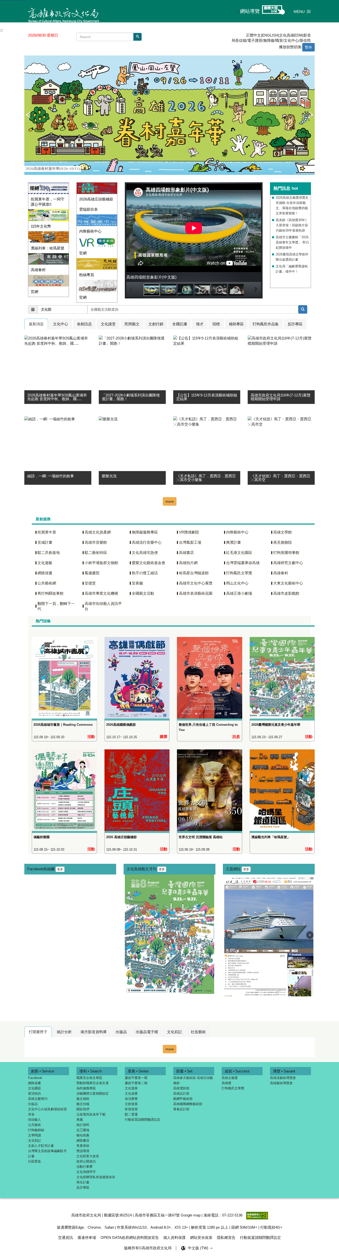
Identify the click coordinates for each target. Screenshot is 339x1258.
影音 (307, 35)
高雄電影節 (181, 1088)
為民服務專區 (86, 1088)
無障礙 (268, 40)
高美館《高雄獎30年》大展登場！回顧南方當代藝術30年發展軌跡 (292, 225)
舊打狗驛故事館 (50, 593)
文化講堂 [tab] (108, 324)
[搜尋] (137, 37)
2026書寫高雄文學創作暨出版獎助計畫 (292, 256)
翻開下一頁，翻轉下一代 (56, 606)
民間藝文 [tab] (132, 324)
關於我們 (82, 1109)
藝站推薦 (82, 1135)
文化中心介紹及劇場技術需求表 (47, 1111)
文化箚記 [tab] (174, 1032)
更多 (60, 869)
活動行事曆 (84, 1166)
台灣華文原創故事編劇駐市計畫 (47, 1153)
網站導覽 (250, 11)
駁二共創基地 (48, 552)
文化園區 (34, 1088)
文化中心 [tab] (60, 324)
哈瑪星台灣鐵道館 (194, 573)
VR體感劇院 (189, 532)
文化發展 (131, 1088)
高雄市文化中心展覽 (195, 583)
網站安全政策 (201, 1237)
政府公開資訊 (86, 1161)
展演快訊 (34, 1093)
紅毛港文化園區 (239, 552)
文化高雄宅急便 (145, 552)
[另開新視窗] (302, 309)
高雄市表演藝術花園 (195, 593)
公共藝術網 (46, 583)
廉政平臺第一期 (136, 1078)
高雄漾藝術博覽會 (283, 1078)
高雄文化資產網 (98, 532)
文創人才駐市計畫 (41, 1146)
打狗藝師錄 (36, 1130)
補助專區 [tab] (236, 324)
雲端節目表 (88, 209)
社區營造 (34, 1161)
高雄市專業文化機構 (101, 593)
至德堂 (90, 583)
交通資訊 (65, 1237)
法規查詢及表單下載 (90, 1114)
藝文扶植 (82, 1104)
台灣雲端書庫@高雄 (243, 563)
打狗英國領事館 (286, 552)
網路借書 (44, 573)
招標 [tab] (216, 324)
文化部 (46, 309)
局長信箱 (239, 40)
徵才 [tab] (199, 324)
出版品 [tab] (121, 1032)
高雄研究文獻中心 (288, 563)
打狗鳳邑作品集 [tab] (266, 324)
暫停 (308, 47)
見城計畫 (44, 542)
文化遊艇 (44, 563)
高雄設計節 (181, 1093)
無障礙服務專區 (145, 532)
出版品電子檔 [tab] (147, 1032)
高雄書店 (186, 552)
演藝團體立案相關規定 (92, 1093)
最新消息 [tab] (36, 324)
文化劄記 (34, 1140)
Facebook (35, 1078)
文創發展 (131, 1104)
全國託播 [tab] (179, 324)
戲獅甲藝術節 (183, 1099)
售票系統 (82, 1146)
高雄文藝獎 (230, 1078)
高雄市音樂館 (96, 542)
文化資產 (131, 1093)
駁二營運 (131, 1114)
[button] (302, 11)
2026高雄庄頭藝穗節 (96, 199)
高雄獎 (226, 1083)
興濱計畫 (233, 542)
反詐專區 (82, 1187)
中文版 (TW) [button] (198, 1248)
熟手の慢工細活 (145, 573)
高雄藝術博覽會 (281, 1083)
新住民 (305, 40)
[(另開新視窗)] (64, 673)
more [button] (170, 501)
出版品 (33, 1104)
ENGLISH (270, 35)
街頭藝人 (34, 1119)
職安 (279, 40)
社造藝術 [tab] (198, 1032)
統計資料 (82, 1125)
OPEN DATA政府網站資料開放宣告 (130, 1237)
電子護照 (254, 40)
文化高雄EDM (291, 35)
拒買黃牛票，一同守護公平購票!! (47, 201)
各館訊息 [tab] (84, 324)
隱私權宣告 (226, 1237)
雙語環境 (82, 1151)
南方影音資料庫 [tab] (94, 1032)
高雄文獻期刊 (37, 1099)
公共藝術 (34, 1125)
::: (238, 11)
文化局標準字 (86, 1172)
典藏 (79, 1119)
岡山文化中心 (237, 583)
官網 (34, 292)
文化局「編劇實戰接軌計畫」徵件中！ (292, 268)
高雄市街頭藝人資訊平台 (103, 606)
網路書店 (82, 1140)
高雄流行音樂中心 (147, 542)
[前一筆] (28, 115)
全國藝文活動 (143, 593)
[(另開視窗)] (48, 259)
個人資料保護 (174, 1237)
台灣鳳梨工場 (190, 542)
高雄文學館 (282, 532)
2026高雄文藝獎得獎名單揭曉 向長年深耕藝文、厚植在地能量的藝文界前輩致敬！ (292, 205)
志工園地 (82, 1130)
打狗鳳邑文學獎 (239, 573)
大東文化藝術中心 (288, 583)
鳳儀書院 (92, 573)
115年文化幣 (41, 226)
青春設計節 (181, 1109)
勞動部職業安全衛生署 (92, 1083)
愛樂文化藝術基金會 (148, 563)
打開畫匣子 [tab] (38, 1032)
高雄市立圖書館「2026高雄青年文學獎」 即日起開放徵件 (292, 242)
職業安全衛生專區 (89, 1078)
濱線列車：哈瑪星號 (47, 248)
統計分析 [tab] (64, 1032)
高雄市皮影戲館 (286, 593)
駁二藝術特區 (96, 552)
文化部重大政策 (87, 1156)
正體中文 (253, 35)
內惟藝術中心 (90, 231)
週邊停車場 (86, 1237)
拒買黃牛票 (46, 532)
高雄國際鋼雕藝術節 (187, 1104)
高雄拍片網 (188, 563)
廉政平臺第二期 (136, 1083)
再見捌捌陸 (282, 542)
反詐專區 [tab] (295, 324)
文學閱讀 (34, 1135)
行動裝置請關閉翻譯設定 (142, 1119)
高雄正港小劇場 (239, 593)
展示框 (28, 58)
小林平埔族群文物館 (101, 563)
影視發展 (131, 1109)
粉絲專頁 (86, 275)
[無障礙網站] (257, 1215)
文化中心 (291, 40)
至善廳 (137, 583)
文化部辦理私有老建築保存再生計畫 (95, 1179)
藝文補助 (82, 1099)
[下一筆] (311, 115)
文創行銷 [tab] (155, 324)
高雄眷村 (38, 270)
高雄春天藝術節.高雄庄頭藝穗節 (193, 1080)
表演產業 (131, 1099)
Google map (191, 1215)
